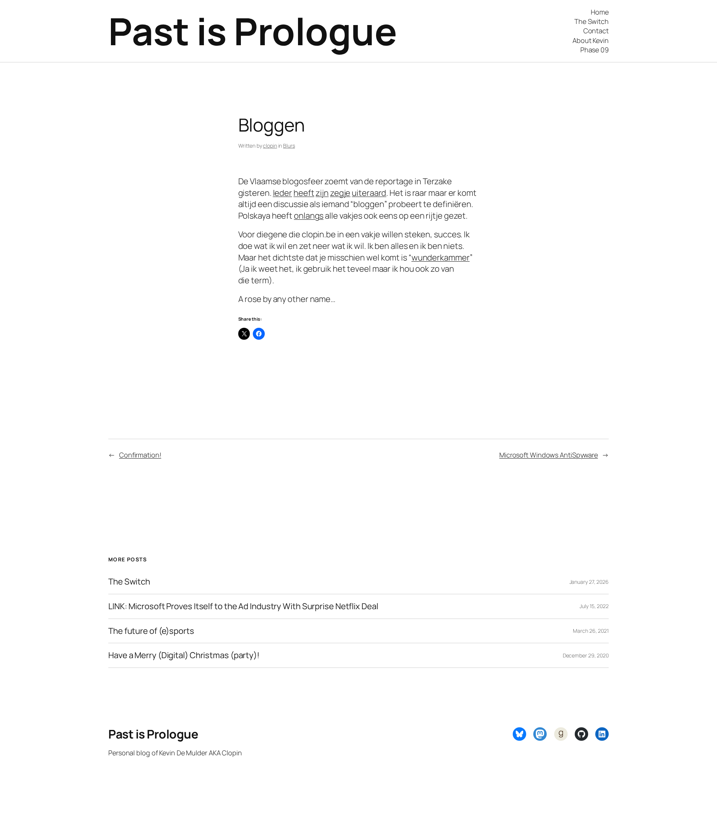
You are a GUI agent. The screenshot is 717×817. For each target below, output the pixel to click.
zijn (322, 192)
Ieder (282, 192)
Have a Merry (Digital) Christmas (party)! (184, 655)
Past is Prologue (252, 30)
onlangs (308, 215)
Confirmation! (140, 454)
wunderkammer (441, 257)
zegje (340, 192)
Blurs (289, 145)
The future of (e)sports (151, 631)
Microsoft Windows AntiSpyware (548, 454)
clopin (270, 145)
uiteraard (369, 192)
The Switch (129, 581)
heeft (304, 192)
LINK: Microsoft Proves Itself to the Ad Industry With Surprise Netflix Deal (243, 606)
